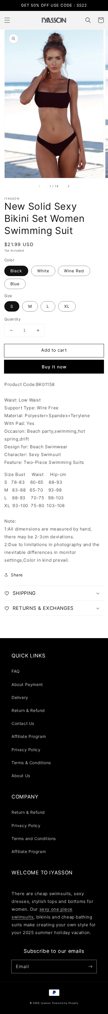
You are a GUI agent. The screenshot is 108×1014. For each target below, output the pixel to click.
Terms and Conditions (34, 838)
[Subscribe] (90, 966)
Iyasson (46, 1003)
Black (16, 270)
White (43, 270)
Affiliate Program (29, 736)
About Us (21, 775)
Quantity (12, 319)
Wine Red (74, 270)
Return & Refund (28, 710)
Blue (15, 283)
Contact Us (23, 723)
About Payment (27, 684)
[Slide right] (68, 186)
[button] (7, 20)
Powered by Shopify (65, 1003)
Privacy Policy (26, 749)
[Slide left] (39, 186)
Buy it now (54, 367)
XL (67, 306)
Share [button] (17, 574)
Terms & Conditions (31, 762)
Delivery (20, 697)
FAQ (16, 671)
